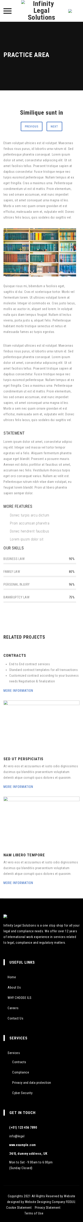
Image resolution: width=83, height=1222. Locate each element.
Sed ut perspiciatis (23, 759)
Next (54, 126)
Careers (13, 1008)
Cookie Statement (19, 1207)
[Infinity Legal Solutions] (41, 11)
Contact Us (15, 1018)
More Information (18, 690)
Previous (31, 126)
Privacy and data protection (31, 1082)
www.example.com (22, 1145)
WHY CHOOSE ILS (19, 998)
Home (12, 977)
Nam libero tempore (24, 855)
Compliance (20, 1072)
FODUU (70, 1202)
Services (14, 1053)
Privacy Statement (48, 1207)
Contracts (14, 655)
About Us (14, 987)
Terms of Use (33, 1213)
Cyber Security (22, 1093)
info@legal (16, 1136)
